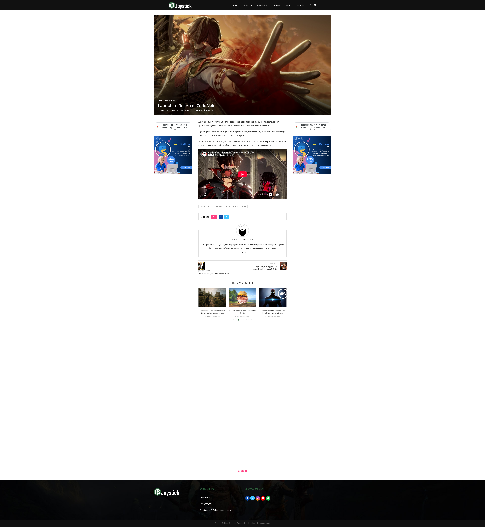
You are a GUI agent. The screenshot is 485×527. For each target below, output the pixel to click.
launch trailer (232, 206)
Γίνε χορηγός (205, 504)
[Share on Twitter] (226, 217)
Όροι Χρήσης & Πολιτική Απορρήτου (215, 510)
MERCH (300, 5)
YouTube (276, 5)
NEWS (235, 5)
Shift (244, 206)
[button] (202, 304)
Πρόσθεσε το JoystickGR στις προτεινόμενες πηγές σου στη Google (313, 127)
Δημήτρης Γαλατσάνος (180, 110)
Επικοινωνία (205, 497)
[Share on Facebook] (221, 217)
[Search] (310, 5)
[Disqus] (242, 359)
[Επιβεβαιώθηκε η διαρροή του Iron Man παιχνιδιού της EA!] (273, 297)
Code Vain (218, 206)
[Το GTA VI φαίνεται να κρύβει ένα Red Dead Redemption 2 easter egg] (242, 297)
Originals (262, 5)
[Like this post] (215, 217)
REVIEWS (248, 5)
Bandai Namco (205, 206)
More (289, 5)
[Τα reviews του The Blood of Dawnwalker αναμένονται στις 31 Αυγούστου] (212, 297)
